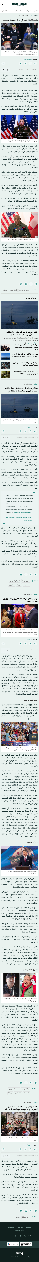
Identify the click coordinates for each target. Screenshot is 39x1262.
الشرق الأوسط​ (28, 9)
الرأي (16, 9)
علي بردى (29, 638)
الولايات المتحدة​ (23, 14)
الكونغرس (18, 1091)
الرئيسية (36, 9)
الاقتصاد (11, 9)
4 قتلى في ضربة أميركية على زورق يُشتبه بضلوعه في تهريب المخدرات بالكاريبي (21, 388)
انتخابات (26, 1091)
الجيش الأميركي (24, 289)
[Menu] (37, 3)
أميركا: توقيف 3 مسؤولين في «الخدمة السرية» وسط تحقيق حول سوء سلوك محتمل (26, 345)
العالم (21, 9)
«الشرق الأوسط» (28, 57)
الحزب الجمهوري (14, 1087)
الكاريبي (11, 583)
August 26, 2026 (28, 518)
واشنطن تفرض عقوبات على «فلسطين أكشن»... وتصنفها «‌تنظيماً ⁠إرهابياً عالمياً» (21, 1106)
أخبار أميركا (13, 289)
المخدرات (26, 583)
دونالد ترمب (25, 1087)
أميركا (5, 289)
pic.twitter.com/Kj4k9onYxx (22, 511)
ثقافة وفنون (4, 9)
